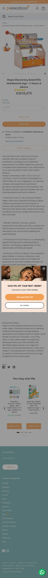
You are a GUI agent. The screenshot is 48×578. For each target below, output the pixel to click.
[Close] (44, 268)
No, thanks (24, 305)
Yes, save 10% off (24, 297)
